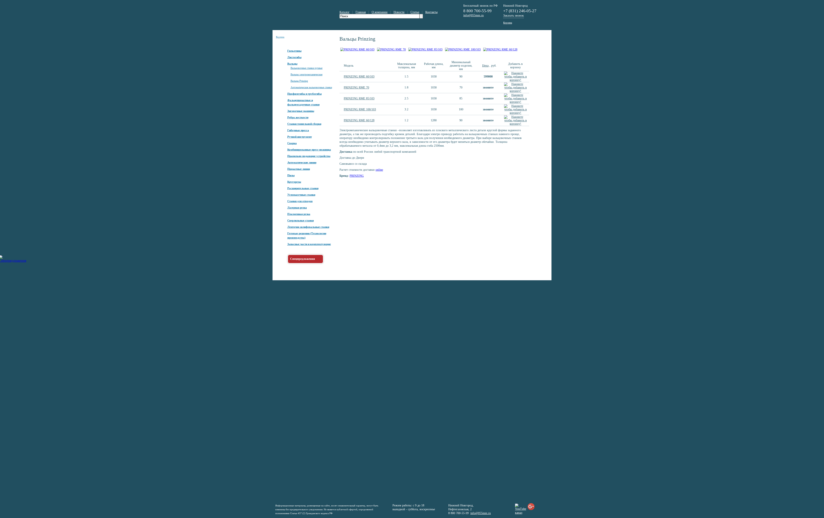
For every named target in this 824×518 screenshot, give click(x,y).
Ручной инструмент (299, 136)
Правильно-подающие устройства (308, 156)
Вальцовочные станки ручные (307, 68)
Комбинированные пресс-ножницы (309, 149)
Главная (361, 12)
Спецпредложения (302, 259)
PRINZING (357, 175)
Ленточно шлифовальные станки (308, 227)
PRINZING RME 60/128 (359, 120)
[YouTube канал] (520, 512)
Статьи (414, 12)
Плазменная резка (298, 214)
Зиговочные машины (300, 111)
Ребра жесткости (297, 117)
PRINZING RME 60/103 (359, 76)
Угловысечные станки (301, 194)
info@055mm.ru (480, 513)
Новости (399, 12)
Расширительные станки (302, 188)
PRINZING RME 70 (356, 87)
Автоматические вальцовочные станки (311, 87)
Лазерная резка (297, 207)
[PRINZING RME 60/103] (357, 49)
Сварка (292, 143)
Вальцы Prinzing (299, 80)
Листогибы (294, 57)
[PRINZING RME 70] (391, 49)
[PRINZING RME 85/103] (425, 49)
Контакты (431, 12)
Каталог (344, 12)
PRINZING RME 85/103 (359, 98)
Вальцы (292, 63)
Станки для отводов (300, 201)
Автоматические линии (301, 162)
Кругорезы (294, 181)
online (379, 169)
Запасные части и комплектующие (309, 244)
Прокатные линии (298, 169)
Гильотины (294, 50)
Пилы (291, 175)
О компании (380, 12)
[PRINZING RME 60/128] (500, 49)
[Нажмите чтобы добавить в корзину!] (515, 80)
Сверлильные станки (300, 220)
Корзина (280, 37)
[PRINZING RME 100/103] (463, 49)
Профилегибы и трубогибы (304, 93)
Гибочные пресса (298, 130)
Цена (485, 65)
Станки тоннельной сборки (304, 123)
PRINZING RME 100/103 (360, 109)
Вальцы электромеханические (307, 74)
